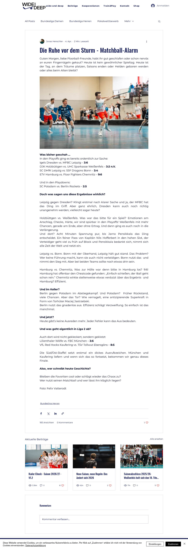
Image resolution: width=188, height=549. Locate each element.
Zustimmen (173, 544)
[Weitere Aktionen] (146, 41)
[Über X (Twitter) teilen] (48, 413)
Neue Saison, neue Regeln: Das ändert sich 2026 (91, 476)
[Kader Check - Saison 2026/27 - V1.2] (46, 456)
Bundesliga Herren (80, 21)
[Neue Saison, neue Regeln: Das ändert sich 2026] (94, 456)
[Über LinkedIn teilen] (55, 413)
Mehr (127, 21)
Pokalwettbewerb (108, 21)
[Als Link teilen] (62, 413)
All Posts (30, 21)
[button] (159, 21)
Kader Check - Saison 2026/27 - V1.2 (45, 476)
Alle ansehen (156, 439)
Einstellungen (155, 544)
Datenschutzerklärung (35, 545)
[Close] (184, 544)
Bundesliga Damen (52, 21)
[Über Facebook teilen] (41, 413)
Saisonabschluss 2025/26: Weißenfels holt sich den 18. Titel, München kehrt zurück (141, 476)
